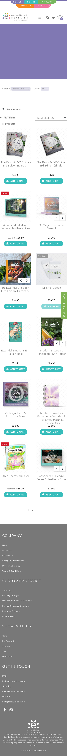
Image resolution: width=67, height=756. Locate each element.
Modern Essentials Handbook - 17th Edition (51, 352)
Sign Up (17, 2)
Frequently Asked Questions (15, 606)
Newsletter (7, 656)
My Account (47, 2)
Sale (4, 651)
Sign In (31, 2)
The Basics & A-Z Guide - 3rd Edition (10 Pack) (16, 164)
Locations (42, 6)
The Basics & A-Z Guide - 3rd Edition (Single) (51, 164)
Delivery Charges (10, 595)
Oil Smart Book (51, 287)
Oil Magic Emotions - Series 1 (51, 227)
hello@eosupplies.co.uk (13, 681)
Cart (4, 636)
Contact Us (25, 6)
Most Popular (8, 616)
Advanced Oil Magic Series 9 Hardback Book (51, 478)
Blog (4, 545)
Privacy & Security (11, 566)
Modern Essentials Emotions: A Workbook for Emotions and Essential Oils (51, 416)
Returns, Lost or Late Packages (17, 601)
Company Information (13, 560)
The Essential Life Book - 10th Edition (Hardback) (15, 289)
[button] (51, 117)
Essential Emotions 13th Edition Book (15, 352)
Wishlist (6, 646)
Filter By (9, 117)
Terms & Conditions (11, 571)
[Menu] (39, 18)
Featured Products (11, 611)
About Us (6, 550)
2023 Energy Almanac (15, 476)
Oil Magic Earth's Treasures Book (15, 415)
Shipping (6, 590)
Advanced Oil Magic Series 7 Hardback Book (15, 227)
